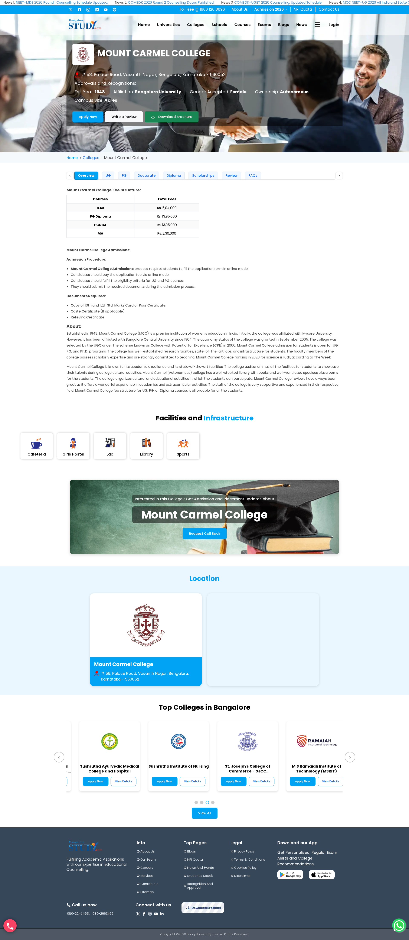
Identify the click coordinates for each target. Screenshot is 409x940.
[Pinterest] (114, 9)
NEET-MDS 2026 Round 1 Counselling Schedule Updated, (62, 2)
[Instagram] (88, 9)
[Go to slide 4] (213, 802)
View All (204, 813)
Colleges (195, 24)
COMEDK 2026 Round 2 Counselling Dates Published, (171, 2)
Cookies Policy (245, 868)
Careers (146, 868)
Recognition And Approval (200, 886)
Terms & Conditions (249, 859)
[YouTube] (105, 9)
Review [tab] (232, 175)
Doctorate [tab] (147, 175)
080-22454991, (78, 914)
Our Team (148, 859)
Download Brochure (175, 116)
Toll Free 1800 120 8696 (202, 9)
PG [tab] (124, 175)
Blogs (283, 24)
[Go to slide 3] (207, 802)
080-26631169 (102, 914)
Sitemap (147, 892)
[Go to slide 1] (196, 802)
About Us (240, 9)
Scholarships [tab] (203, 175)
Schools (219, 24)
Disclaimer (242, 876)
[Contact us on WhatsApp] (399, 925)
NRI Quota (303, 9)
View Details (185, 781)
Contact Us (329, 9)
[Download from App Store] (322, 874)
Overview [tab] (86, 175)
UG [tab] (108, 175)
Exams (264, 24)
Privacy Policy (244, 851)
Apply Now (88, 116)
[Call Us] (10, 925)
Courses (242, 24)
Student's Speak (200, 876)
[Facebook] (79, 9)
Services (147, 876)
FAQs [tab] (253, 175)
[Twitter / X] (70, 9)
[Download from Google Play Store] (290, 874)
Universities (168, 24)
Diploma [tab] (174, 175)
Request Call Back (204, 533)
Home (144, 24)
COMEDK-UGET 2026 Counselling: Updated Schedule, (278, 2)
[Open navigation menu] (317, 24)
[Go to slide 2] (201, 802)
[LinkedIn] (97, 9)
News (301, 24)
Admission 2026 (270, 9)
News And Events (200, 868)
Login (334, 24)
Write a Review (124, 116)
